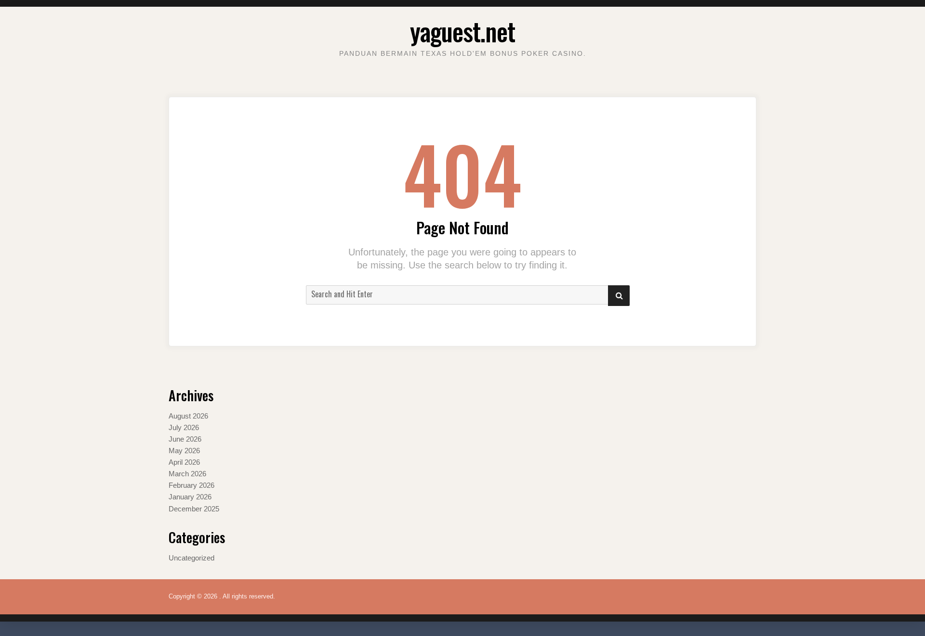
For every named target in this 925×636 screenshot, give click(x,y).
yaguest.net (462, 31)
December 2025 (194, 509)
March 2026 (187, 474)
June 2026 (185, 439)
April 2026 (184, 462)
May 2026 (184, 450)
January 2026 (190, 497)
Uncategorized (191, 558)
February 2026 (191, 485)
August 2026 (188, 416)
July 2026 (184, 427)
